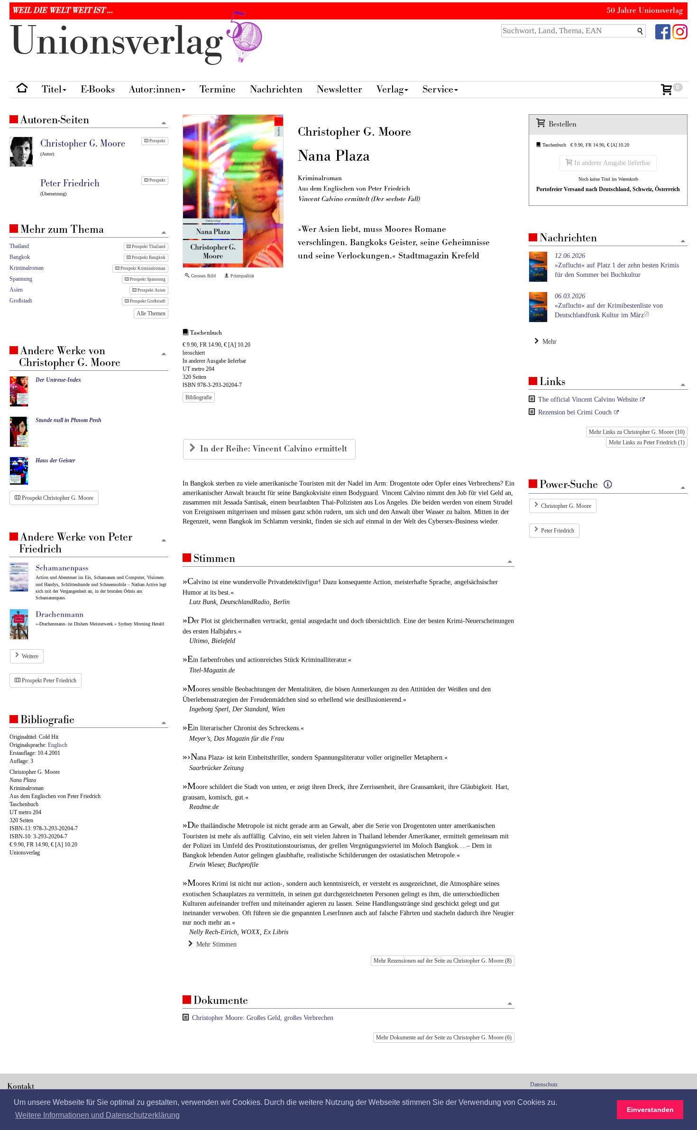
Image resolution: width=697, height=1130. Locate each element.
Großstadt (20, 300)
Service (437, 89)
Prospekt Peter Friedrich (48, 680)
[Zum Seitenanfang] (509, 562)
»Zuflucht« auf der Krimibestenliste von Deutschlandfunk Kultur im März (609, 306)
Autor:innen (155, 89)
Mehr (548, 341)
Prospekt (156, 140)
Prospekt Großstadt (147, 301)
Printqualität (241, 275)
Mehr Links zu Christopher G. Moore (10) (637, 432)
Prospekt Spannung (147, 279)
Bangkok (19, 257)
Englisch (57, 745)
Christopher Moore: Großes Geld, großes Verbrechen (262, 1017)
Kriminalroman (26, 268)
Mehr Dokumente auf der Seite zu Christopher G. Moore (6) (444, 1037)
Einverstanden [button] (650, 1109)
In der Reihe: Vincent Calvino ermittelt (274, 448)
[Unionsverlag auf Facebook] (662, 31)
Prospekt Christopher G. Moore (56, 498)
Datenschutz (544, 1084)
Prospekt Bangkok (148, 257)
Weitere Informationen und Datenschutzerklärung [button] (97, 1115)
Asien (16, 289)
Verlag (390, 89)
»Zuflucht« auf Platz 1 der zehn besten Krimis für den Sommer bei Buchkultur (617, 265)
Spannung (20, 279)
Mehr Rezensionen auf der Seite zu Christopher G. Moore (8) (443, 960)
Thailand (19, 246)
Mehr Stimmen (215, 944)
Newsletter (339, 89)
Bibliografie (198, 397)
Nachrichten (276, 89)
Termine (218, 89)
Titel (52, 89)
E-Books (98, 89)
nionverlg (121, 41)
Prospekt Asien (151, 290)
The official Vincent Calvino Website (588, 399)
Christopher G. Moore (566, 506)
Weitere (30, 656)
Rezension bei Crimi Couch (575, 412)
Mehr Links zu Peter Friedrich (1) (647, 442)
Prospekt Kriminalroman (142, 268)
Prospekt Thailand (148, 246)
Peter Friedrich (557, 530)
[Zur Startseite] (22, 90)
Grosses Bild (203, 275)
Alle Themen (151, 313)
